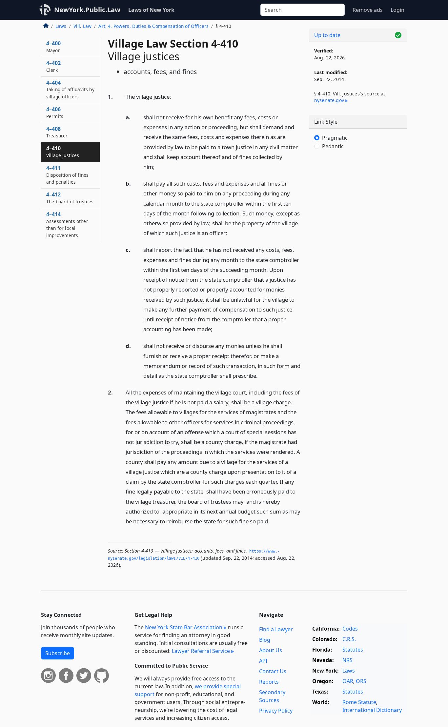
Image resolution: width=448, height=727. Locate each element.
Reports (269, 681)
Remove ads (368, 9)
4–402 (53, 66)
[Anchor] (174, 96)
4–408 (57, 132)
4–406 (54, 112)
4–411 (67, 174)
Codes (350, 628)
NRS (347, 660)
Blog (264, 639)
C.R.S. (349, 639)
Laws (61, 26)
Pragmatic (335, 137)
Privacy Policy (276, 710)
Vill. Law (82, 26)
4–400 (53, 46)
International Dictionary (372, 710)
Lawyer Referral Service (201, 651)
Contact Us (272, 671)
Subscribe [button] (57, 653)
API (263, 660)
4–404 (70, 89)
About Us (270, 650)
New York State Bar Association (183, 627)
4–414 (67, 224)
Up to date (327, 35)
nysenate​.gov (329, 100)
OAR (347, 681)
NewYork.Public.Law (87, 9)
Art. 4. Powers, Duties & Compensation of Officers (153, 26)
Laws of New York (151, 9)
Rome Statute (359, 702)
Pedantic (333, 146)
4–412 (69, 198)
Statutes (352, 649)
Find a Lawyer (276, 629)
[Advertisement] (358, 264)
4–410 (62, 151)
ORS (361, 681)
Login (397, 9)
